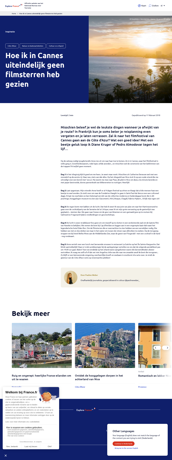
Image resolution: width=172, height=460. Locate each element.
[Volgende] (166, 348)
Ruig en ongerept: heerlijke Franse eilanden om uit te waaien (41, 377)
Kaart (143, 5)
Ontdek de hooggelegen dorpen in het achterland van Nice (99, 377)
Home (14, 13)
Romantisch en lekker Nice (154, 375)
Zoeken (155, 5)
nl (161, 5)
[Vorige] (157, 348)
